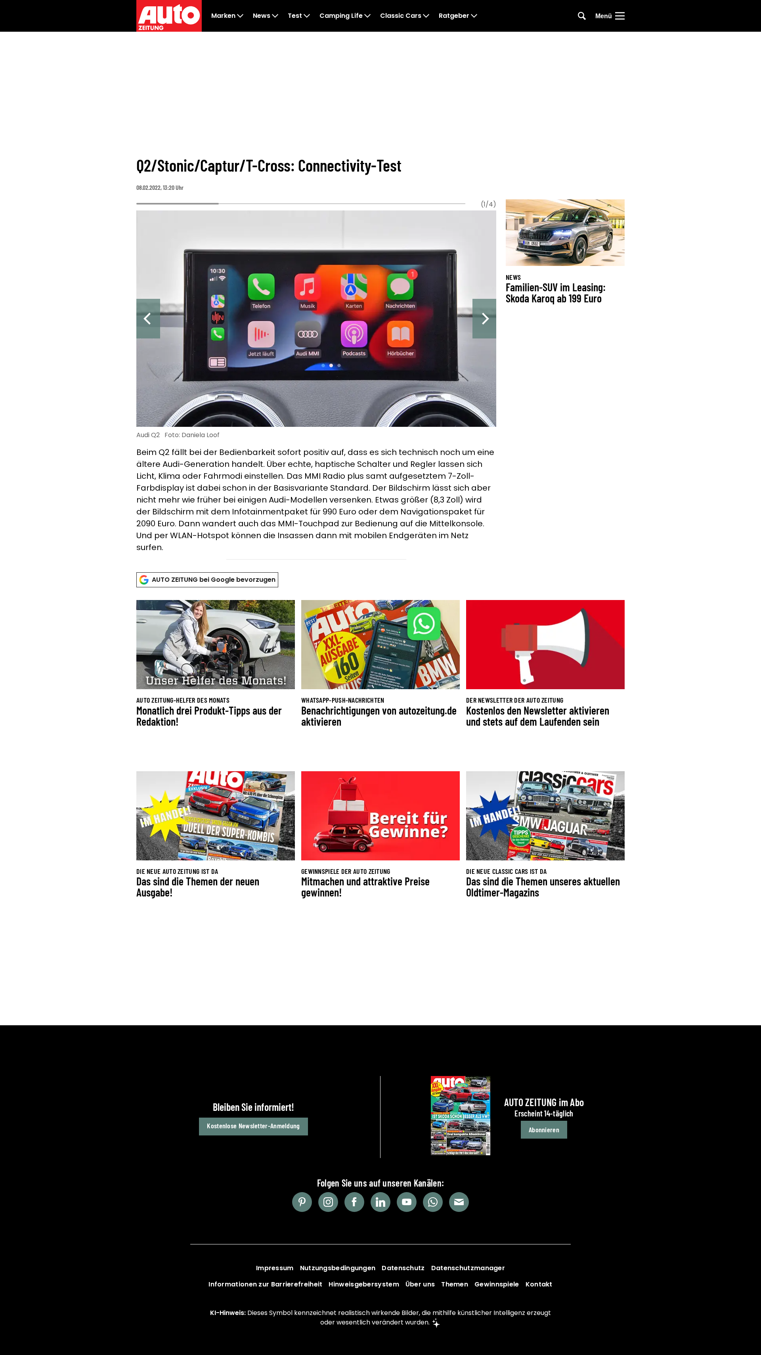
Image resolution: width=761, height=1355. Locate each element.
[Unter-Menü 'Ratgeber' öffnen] (474, 15)
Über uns (420, 1284)
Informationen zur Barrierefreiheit (265, 1284)
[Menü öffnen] (620, 16)
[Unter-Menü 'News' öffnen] (275, 15)
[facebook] (354, 1202)
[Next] (484, 318)
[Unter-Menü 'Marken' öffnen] (240, 15)
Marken (223, 16)
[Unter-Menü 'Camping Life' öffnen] (367, 15)
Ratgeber (454, 16)
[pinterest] (302, 1202)
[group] (316, 382)
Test (295, 16)
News (261, 16)
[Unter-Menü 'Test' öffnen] (307, 15)
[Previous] (148, 318)
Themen (454, 1284)
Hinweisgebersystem (364, 1284)
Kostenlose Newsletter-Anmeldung (253, 1125)
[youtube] (407, 1202)
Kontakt (539, 1284)
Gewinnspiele (496, 1284)
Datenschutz (403, 1268)
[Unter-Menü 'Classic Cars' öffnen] (426, 15)
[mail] (459, 1202)
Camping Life (341, 16)
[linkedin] (380, 1202)
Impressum (275, 1268)
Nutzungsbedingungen (338, 1268)
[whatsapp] (433, 1202)
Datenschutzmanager (468, 1268)
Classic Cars (400, 16)
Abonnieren (544, 1129)
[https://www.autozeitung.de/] (169, 16)
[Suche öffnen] (582, 16)
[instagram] (328, 1202)
